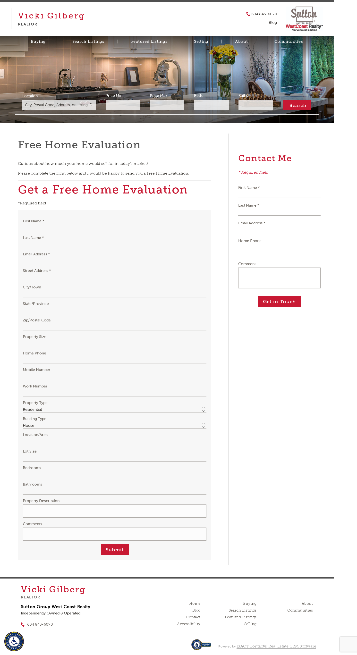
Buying (38, 41)
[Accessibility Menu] (14, 641)
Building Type (34, 418)
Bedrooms (32, 467)
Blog (196, 610)
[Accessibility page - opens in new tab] (201, 647)
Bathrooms (32, 484)
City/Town (32, 287)
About (241, 41)
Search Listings (88, 41)
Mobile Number (36, 369)
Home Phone (34, 353)
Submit (115, 550)
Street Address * (37, 270)
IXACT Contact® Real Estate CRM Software (276, 646)
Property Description (41, 500)
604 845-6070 (264, 14)
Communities (288, 41)
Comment (247, 263)
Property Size (34, 336)
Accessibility (188, 624)
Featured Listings (149, 41)
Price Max (158, 95)
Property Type (35, 402)
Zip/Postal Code (37, 320)
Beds (198, 95)
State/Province (36, 303)
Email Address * (36, 254)
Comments (32, 523)
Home (195, 603)
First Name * (33, 220)
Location (30, 95)
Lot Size (30, 451)
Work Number (35, 386)
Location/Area (35, 434)
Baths (243, 95)
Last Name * (33, 237)
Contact (193, 617)
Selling (201, 41)
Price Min (114, 95)
